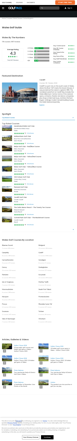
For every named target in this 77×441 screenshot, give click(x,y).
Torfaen (41, 311)
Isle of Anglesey (8, 282)
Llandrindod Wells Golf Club (24, 126)
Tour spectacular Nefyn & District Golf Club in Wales (24, 373)
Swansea (5, 311)
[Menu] (3, 8)
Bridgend (41, 245)
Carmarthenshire (7, 260)
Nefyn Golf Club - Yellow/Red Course (27, 157)
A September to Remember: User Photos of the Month (24, 385)
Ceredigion (42, 260)
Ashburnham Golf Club (22, 136)
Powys (4, 304)
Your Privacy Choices (30, 437)
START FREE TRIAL (65, 2)
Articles (53, 382)
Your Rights (17, 425)
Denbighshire (43, 267)
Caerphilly (5, 253)
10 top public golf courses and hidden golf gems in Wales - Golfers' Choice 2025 (23, 349)
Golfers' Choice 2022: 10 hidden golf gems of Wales (61, 361)
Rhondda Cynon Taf (45, 304)
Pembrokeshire (43, 297)
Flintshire (5, 275)
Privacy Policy (12, 423)
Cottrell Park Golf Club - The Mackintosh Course (32, 218)
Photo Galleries (19, 370)
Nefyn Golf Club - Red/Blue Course (27, 147)
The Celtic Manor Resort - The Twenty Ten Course (32, 207)
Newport (5, 297)
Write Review (30, 133)
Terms (45, 421)
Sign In (69, 8)
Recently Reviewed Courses (11, 229)
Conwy (4, 267)
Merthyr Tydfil (43, 282)
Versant (19, 421)
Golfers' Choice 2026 (20, 345)
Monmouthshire (7, 289)
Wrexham (41, 319)
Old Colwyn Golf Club (22, 177)
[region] (38, 429)
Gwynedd (41, 275)
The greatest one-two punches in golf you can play (61, 385)
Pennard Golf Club (21, 187)
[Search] (42, 8)
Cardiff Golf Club (20, 197)
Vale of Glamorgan (8, 319)
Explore (42, 105)
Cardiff (42, 80)
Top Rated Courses (8, 118)
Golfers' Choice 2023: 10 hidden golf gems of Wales (24, 361)
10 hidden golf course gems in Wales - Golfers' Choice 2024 (60, 349)
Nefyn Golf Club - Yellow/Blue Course (28, 167)
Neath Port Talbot (44, 289)
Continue (47, 437)
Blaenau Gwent (7, 245)
